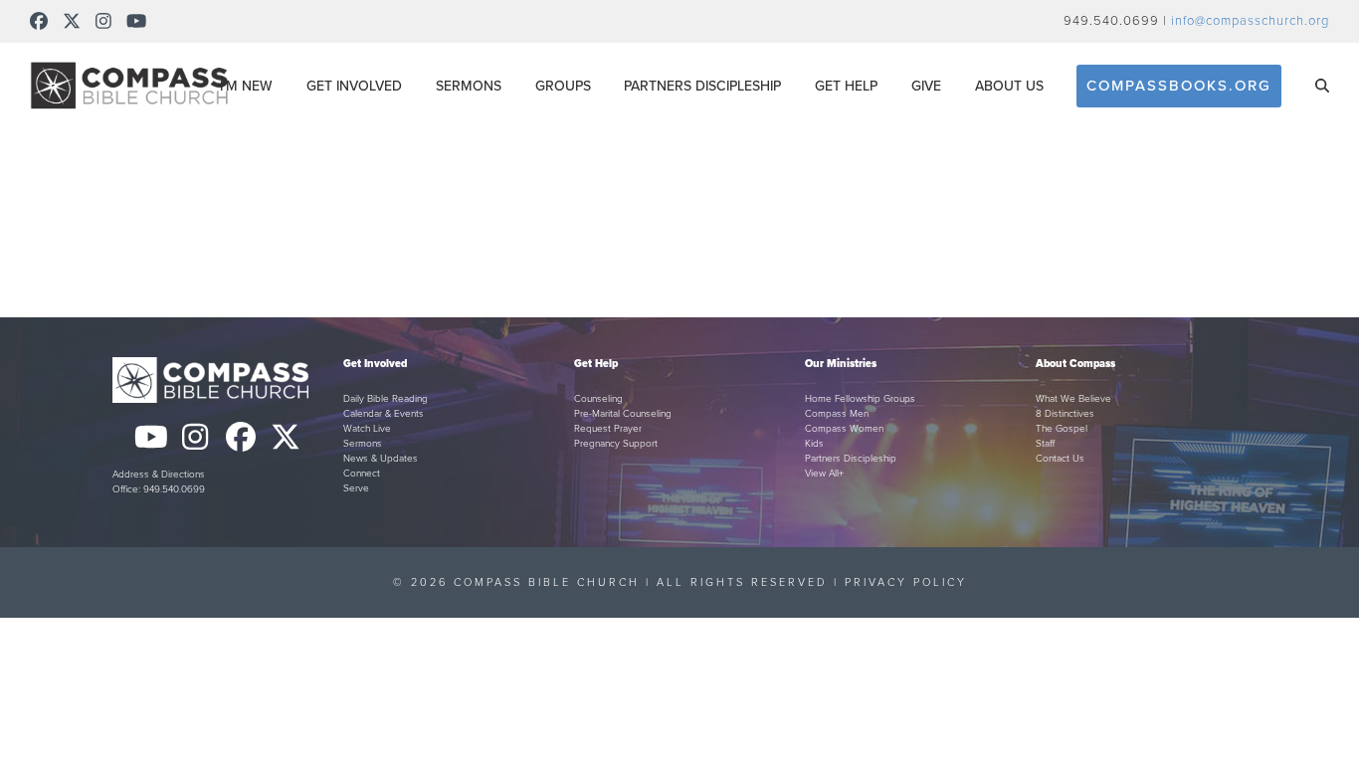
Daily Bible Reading (385, 399)
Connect (361, 473)
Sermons (362, 444)
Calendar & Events (383, 414)
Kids (814, 444)
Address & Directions (158, 474)
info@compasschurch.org (1250, 21)
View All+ (824, 473)
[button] (1322, 85)
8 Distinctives (1065, 414)
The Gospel (1061, 429)
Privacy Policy (906, 582)
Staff (1045, 444)
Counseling (598, 399)
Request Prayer (608, 429)
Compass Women (844, 429)
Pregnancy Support (616, 444)
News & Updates (380, 459)
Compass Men (837, 414)
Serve (356, 488)
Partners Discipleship (850, 459)
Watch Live (367, 429)
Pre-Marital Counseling (623, 414)
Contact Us (1060, 459)
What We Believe (1073, 399)
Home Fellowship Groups (860, 399)
